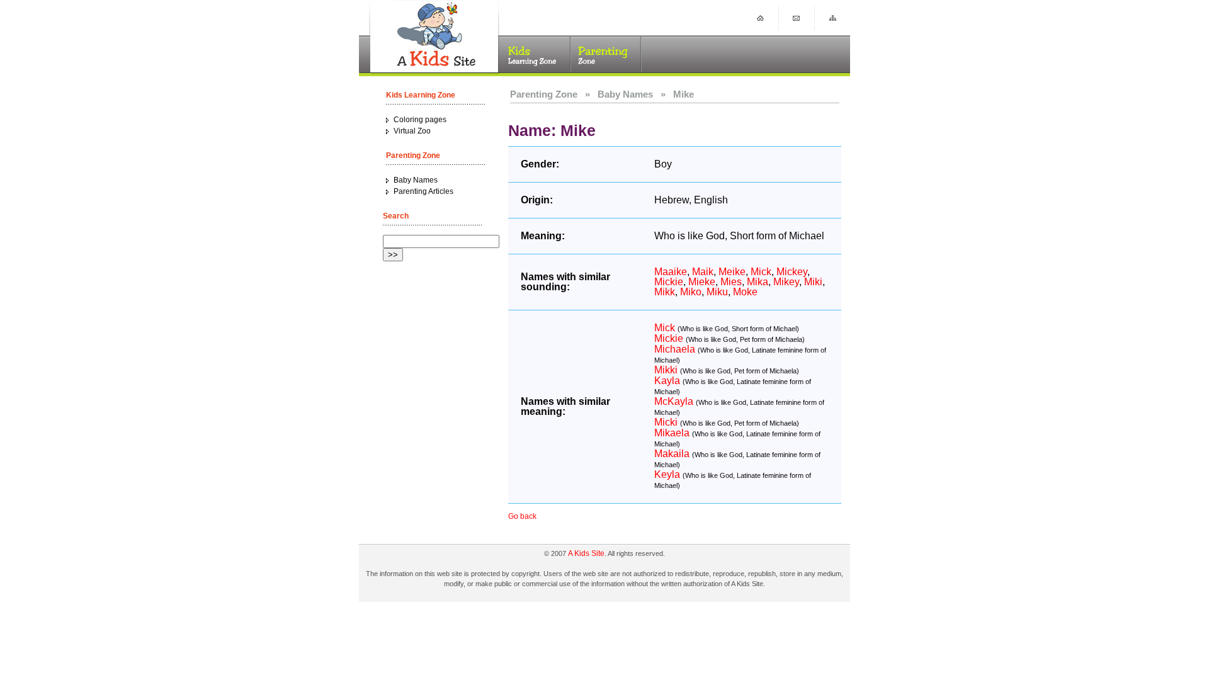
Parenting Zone (543, 94)
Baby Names (416, 180)
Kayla (667, 380)
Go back (522, 516)
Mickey (791, 271)
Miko (690, 291)
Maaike (670, 271)
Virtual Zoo (412, 131)
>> (393, 254)
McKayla (673, 401)
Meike (732, 271)
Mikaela (672, 433)
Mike (683, 94)
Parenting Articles (423, 191)
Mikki (666, 370)
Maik (702, 271)
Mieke (701, 281)
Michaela (674, 349)
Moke (745, 291)
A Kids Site (586, 553)
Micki (666, 422)
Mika (757, 281)
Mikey (786, 281)
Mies (731, 281)
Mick (761, 271)
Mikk (664, 291)
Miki (813, 281)
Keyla (667, 474)
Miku (717, 291)
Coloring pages (420, 119)
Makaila (672, 453)
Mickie (668, 281)
